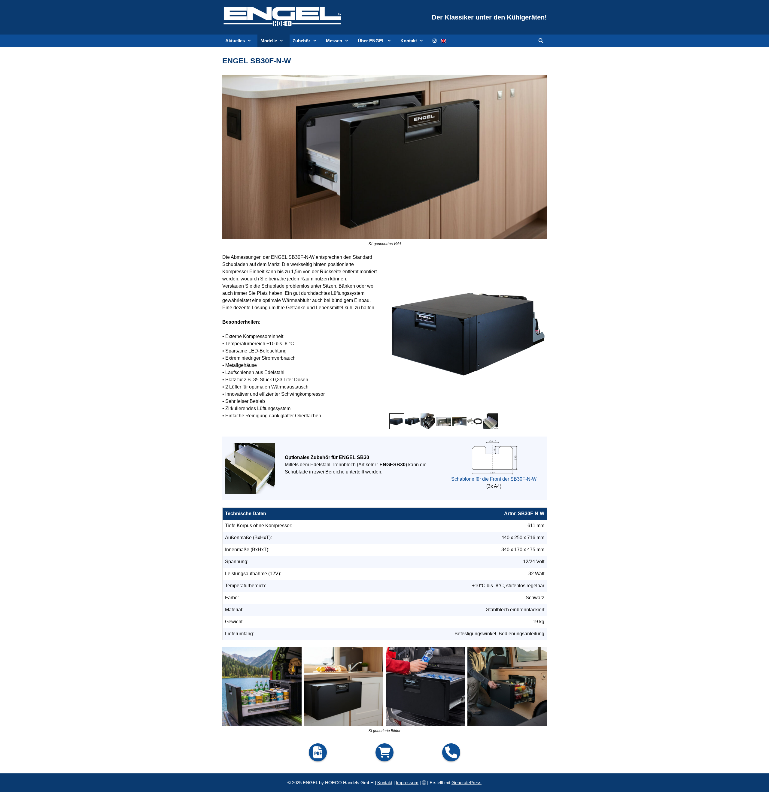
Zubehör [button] (301, 40)
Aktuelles (235, 40)
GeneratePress (466, 782)
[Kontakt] (451, 752)
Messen (334, 40)
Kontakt (408, 40)
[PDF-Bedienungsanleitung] (318, 752)
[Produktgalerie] (468, 332)
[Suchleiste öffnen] (541, 41)
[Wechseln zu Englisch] (443, 41)
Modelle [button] (268, 40)
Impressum (407, 782)
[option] (412, 421)
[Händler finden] (384, 752)
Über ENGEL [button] (371, 40)
